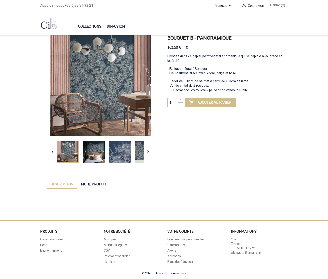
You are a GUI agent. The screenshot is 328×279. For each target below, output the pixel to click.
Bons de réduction (180, 261)
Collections (89, 26)
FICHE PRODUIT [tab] (94, 184)
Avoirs (171, 250)
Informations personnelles (185, 239)
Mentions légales (116, 245)
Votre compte (180, 231)
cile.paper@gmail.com (246, 252)
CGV (107, 250)
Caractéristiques (51, 239)
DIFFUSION (116, 26)
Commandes (176, 245)
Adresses (174, 256)
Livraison (110, 261)
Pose (43, 245)
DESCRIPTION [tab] (61, 184)
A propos (110, 239)
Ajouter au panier (210, 102)
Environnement (51, 250)
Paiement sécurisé (117, 256)
